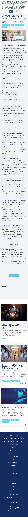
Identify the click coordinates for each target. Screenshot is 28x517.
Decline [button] (16, 11)
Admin (5, 328)
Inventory (18, 380)
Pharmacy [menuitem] (14, 468)
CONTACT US (14, 275)
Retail (12, 25)
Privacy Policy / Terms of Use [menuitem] (9, 510)
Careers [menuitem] (14, 483)
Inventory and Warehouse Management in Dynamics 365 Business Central (13, 366)
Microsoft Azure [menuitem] (14, 450)
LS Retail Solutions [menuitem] (14, 444)
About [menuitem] (14, 477)
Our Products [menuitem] (14, 447)
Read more (22, 341)
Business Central (6, 25)
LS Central (5, 27)
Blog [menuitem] (14, 486)
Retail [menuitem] (14, 459)
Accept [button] (11, 11)
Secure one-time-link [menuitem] (20, 510)
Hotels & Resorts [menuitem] (14, 465)
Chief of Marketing (8, 22)
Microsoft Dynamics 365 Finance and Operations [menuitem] (14, 441)
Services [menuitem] (14, 480)
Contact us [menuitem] (14, 489)
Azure (17, 419)
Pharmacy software (20, 25)
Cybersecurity (6, 422)
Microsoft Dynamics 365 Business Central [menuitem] (14, 438)
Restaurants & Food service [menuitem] (14, 462)
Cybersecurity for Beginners (13, 407)
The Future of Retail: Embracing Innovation (11, 325)
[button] (14, 209)
